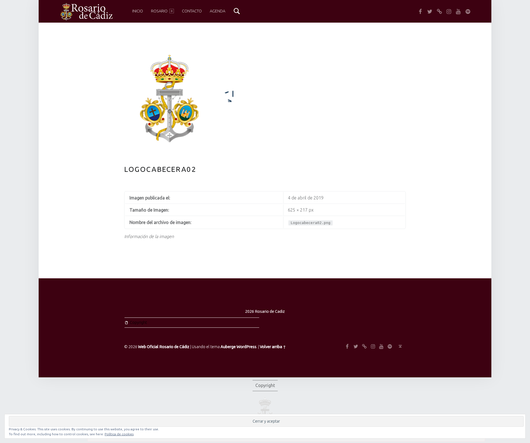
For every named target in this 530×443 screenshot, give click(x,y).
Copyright (138, 322)
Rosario (159, 11)
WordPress (246, 347)
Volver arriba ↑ (273, 347)
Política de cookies (119, 434)
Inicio (137, 11)
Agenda (217, 11)
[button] (86, 11)
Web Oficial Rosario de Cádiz (163, 347)
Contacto (192, 11)
